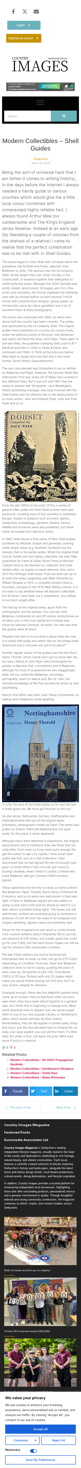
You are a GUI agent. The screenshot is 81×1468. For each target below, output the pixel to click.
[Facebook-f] (13, 11)
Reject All (58, 1440)
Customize (21, 1440)
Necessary (12, 1449)
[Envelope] (36, 11)
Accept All (40, 1429)
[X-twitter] (25, 11)
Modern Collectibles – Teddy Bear (34, 1073)
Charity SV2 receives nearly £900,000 (27, 1331)
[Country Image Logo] (40, 64)
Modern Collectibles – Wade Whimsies (37, 1077)
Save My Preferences (40, 1460)
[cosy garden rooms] (40, 90)
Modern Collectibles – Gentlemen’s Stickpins (42, 1068)
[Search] (64, 116)
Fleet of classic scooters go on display (27, 1270)
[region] (40, 1430)
